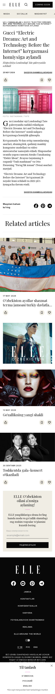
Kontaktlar (27, 599)
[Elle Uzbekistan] (14, 4)
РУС (28, 647)
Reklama (27, 627)
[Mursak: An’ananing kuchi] (27, 343)
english (27, 686)
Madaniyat (41, 14)
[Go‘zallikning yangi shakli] (27, 388)
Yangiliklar (15, 22)
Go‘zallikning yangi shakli (23, 414)
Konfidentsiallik (27, 606)
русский (27, 681)
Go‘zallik (22, 14)
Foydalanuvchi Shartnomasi (27, 620)
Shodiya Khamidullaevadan (38, 72)
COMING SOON (42, 5)
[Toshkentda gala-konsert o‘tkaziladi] (27, 447)
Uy (4, 22)
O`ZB (19, 647)
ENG (36, 647)
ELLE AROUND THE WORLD (27, 634)
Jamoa (27, 592)
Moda (7, 14)
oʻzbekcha (27, 676)
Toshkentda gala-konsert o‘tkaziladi (22, 472)
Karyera (27, 613)
